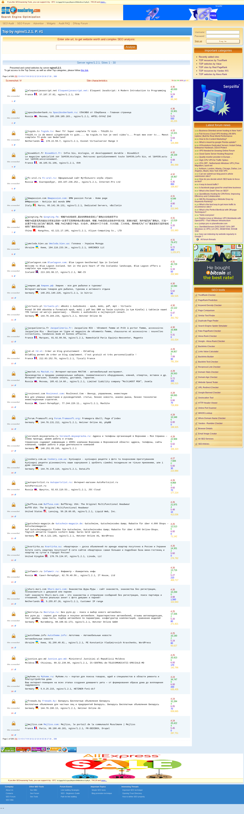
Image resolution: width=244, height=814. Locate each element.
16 (45, 76)
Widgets (51, 23)
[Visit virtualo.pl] (15, 320)
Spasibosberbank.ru (65, 112)
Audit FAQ (64, 23)
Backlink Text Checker (208, 362)
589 (55, 76)
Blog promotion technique (102, 793)
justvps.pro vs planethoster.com (213, 223)
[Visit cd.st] (15, 364)
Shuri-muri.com (57, 589)
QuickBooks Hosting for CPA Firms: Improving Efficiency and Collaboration (217, 195)
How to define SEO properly (133, 797)
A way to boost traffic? (209, 184)
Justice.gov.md (57, 659)
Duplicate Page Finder (208, 321)
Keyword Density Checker (210, 305)
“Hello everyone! (206, 215)
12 (35, 76)
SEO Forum (23, 23)
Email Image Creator (207, 433)
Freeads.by (49, 701)
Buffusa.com (51, 504)
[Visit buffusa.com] (15, 517)
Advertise (38, 23)
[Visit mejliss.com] (15, 735)
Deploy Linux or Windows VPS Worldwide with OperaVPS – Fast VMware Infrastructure (218, 219)
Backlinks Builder (206, 357)
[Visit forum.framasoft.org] (15, 429)
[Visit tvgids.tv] (14, 145)
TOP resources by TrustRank (213, 60)
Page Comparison (206, 310)
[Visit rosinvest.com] (15, 407)
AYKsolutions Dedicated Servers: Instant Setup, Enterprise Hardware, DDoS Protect (218, 146)
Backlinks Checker (206, 346)
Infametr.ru (51, 571)
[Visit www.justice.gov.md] (15, 670)
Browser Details (205, 428)
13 (38, 76)
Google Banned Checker (209, 392)
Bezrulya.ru (51, 612)
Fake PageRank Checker (209, 331)
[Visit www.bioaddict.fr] (14, 167)
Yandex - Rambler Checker (210, 423)
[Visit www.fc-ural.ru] (14, 189)
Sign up (198, 41)
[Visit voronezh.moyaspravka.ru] (15, 451)
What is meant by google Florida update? (217, 142)
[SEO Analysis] (20, 19)
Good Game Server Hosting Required (216, 154)
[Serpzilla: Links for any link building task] (218, 120)
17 (48, 76)
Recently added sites (209, 57)
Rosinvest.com (55, 393)
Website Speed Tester (208, 382)
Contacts (9, 793)
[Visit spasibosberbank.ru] (14, 123)
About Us (9, 790)
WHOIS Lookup (205, 413)
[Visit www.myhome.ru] (15, 691)
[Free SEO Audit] (39, 751)
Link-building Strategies (70, 790)
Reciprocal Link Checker (209, 367)
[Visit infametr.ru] (15, 582)
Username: (200, 32)
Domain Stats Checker (208, 372)
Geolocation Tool (205, 398)
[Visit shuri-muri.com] (15, 604)
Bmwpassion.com (57, 198)
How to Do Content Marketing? (213, 139)
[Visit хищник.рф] (15, 298)
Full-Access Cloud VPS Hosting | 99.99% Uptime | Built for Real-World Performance (215, 135)
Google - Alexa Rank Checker (211, 341)
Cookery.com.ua (57, 459)
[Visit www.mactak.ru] (15, 385)
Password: (200, 36)
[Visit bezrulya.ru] (15, 626)
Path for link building (69, 797)
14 (40, 76)
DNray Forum (80, 23)
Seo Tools (34, 797)
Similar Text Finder (206, 315)
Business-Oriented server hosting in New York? (220, 130)
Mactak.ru (47, 372)
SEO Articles (203, 444)
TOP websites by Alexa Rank (213, 74)
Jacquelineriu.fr (61, 328)
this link (84, 70)
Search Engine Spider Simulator (212, 326)
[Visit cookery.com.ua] (15, 473)
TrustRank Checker (207, 295)
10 (31, 76)
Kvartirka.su (53, 546)
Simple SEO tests (99, 790)
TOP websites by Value (210, 64)
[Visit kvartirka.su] (15, 560)
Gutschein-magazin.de (69, 523)
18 (50, 76)
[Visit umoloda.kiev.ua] (14, 254)
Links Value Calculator (208, 351)
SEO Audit (8, 23)
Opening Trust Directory (132, 793)
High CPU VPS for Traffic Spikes (213, 160)
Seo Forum (34, 793)
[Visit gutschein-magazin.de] (15, 538)
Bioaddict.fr (53, 153)
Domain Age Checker (207, 377)
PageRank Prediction (207, 300)
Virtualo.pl (51, 306)
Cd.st (39, 351)
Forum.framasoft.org (67, 418)
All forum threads (208, 239)
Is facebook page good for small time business (220, 187)
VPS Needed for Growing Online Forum (217, 151)
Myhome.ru (47, 676)
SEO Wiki (9, 800)
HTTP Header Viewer (207, 403)
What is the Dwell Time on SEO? (213, 191)
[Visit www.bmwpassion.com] (14, 211)
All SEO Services (205, 439)
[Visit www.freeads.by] (15, 713)
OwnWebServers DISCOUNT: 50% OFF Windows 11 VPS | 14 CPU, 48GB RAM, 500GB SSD (216, 229)
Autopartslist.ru (61, 482)
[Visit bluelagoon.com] (14, 276)
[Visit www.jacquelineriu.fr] (15, 342)
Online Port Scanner (207, 408)
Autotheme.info (57, 635)
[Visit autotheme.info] (15, 648)
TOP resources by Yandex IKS (214, 71)
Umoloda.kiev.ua (59, 243)
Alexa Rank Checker (207, 336)
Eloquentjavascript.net (72, 90)
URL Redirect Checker (208, 387)
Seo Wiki (33, 790)
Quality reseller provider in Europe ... (215, 157)
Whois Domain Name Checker (212, 418)
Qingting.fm (51, 217)
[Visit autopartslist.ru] (15, 495)
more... (103, 2)
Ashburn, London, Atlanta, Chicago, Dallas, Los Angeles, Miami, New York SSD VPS (218, 169)
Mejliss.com (51, 724)
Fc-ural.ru (49, 178)
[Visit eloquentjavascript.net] (14, 101)
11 (33, 76)
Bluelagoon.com (57, 262)
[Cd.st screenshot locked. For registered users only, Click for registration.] (13, 362)
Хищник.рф (47, 285)
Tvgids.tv (47, 131)
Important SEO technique (132, 790)
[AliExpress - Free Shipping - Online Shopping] (122, 777)
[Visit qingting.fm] (14, 232)
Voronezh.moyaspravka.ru (75, 436)
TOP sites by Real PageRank (213, 67)
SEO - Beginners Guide (70, 793)
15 (43, 76)
